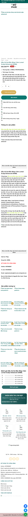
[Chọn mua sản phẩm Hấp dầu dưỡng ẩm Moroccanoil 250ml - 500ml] (26, 364)
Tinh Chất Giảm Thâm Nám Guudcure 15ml (6, 302)
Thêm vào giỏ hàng (10, 92)
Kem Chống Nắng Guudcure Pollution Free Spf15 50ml (20, 302)
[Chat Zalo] (25, 506)
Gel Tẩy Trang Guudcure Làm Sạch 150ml (20, 343)
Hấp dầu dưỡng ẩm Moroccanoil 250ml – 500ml (19, 363)
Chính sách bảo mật (6, 490)
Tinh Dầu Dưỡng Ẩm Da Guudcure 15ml (7, 322)
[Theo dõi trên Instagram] (14, 458)
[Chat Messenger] (25, 510)
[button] (2, 6)
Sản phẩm (9, 58)
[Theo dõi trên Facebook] (10, 458)
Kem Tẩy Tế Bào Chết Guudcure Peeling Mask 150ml (7, 363)
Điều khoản (4, 483)
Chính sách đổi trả (5, 488)
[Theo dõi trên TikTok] (17, 458)
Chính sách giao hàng (6, 486)
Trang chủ (3, 58)
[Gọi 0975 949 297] (25, 514)
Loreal (6, 60)
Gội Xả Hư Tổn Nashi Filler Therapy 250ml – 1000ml (6, 343)
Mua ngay (14, 97)
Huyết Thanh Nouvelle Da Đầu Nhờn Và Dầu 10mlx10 (20, 322)
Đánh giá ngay (14, 387)
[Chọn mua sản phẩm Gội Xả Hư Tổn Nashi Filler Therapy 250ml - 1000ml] (12, 344)
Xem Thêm (4, 2)
